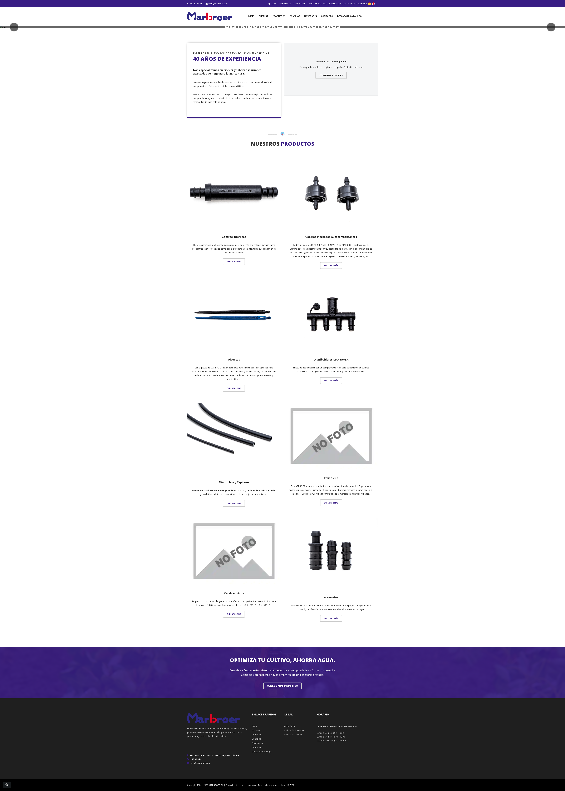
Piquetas (234, 359)
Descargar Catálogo (349, 16)
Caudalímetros (234, 593)
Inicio (251, 16)
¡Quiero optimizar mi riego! (282, 685)
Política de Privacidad (294, 730)
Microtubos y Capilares (234, 482)
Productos (257, 734)
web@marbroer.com (218, 3)
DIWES (290, 785)
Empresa (263, 16)
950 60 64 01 (196, 3)
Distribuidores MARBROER (331, 359)
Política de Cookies (293, 734)
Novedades (310, 16)
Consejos (295, 16)
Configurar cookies (331, 75)
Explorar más (234, 261)
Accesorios (331, 597)
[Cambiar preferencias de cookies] (7, 785)
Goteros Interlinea (234, 237)
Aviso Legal (289, 726)
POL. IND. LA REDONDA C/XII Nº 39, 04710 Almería (342, 3)
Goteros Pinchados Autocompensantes (331, 237)
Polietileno (331, 478)
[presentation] (14, 27)
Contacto (327, 16)
